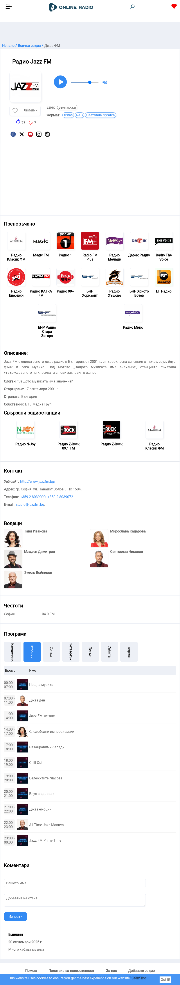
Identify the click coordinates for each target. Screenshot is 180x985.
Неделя (129, 652)
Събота (110, 652)
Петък (90, 652)
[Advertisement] (90, 33)
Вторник (32, 652)
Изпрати (15, 917)
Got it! (165, 980)
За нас (111, 971)
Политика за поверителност (71, 971)
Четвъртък (71, 652)
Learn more (140, 978)
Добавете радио (141, 971)
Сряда (51, 652)
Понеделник (13, 652)
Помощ (31, 971)
